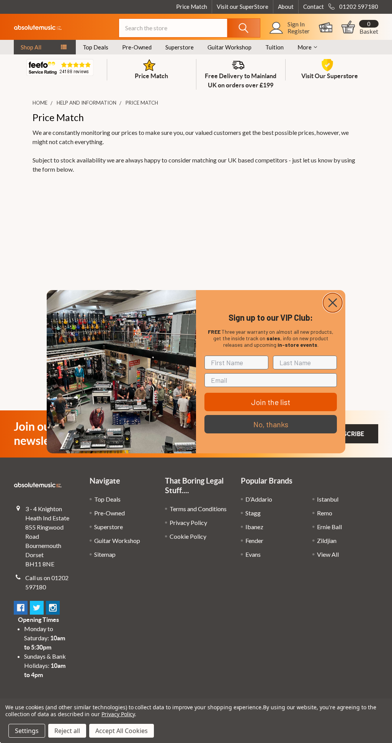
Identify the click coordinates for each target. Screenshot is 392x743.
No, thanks (270, 424)
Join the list (270, 402)
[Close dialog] (332, 302)
